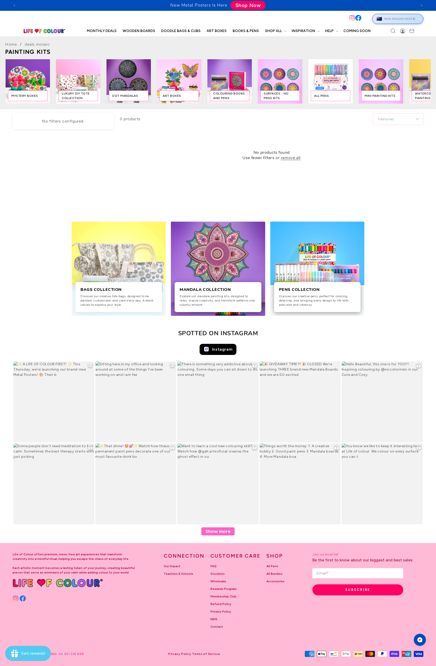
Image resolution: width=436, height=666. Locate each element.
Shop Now (248, 5)
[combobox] (184, 18)
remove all (291, 158)
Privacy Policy (220, 611)
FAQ (213, 566)
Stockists (217, 574)
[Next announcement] (421, 5)
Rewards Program (223, 589)
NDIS (213, 619)
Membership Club (223, 596)
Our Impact (172, 566)
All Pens (272, 566)
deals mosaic (37, 44)
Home (11, 44)
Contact (216, 626)
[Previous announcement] (14, 5)
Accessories (275, 581)
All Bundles (274, 574)
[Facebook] (358, 18)
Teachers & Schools (178, 574)
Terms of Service (206, 654)
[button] (275, 31)
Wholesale (218, 581)
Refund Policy (220, 604)
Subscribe (357, 590)
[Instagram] (352, 18)
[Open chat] (420, 640)
